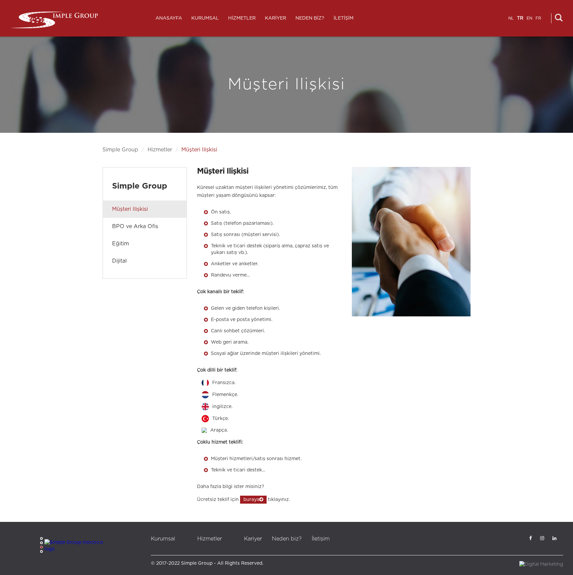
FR (538, 18)
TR (520, 18)
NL (511, 18)
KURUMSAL (205, 18)
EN (529, 18)
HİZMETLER (242, 18)
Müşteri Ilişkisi (199, 149)
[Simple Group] (54, 20)
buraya (251, 499)
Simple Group (120, 149)
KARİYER (275, 18)
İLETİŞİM (343, 18)
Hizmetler (160, 149)
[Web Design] (541, 564)
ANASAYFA (169, 18)
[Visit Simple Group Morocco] (77, 545)
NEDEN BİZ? (309, 18)
